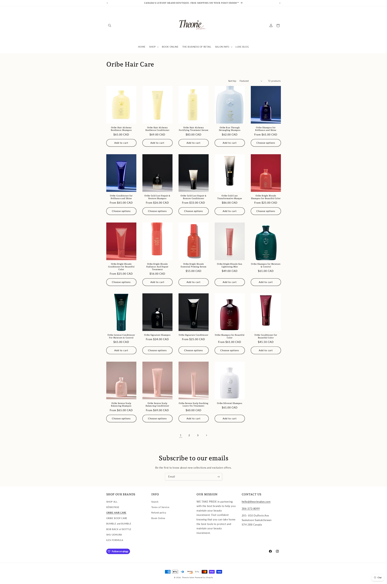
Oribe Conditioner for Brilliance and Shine (121, 197)
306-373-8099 (251, 508)
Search (154, 501)
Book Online (158, 518)
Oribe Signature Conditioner (193, 335)
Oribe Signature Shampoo (157, 335)
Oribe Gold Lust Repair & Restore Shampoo (157, 197)
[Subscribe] (218, 476)
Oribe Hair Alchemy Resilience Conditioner (157, 128)
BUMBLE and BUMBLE (118, 523)
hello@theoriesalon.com (256, 501)
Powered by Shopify (204, 577)
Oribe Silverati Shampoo (229, 403)
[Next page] (206, 435)
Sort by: (232, 80)
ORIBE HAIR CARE (116, 512)
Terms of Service (160, 507)
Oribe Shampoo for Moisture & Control (265, 265)
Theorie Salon (188, 577)
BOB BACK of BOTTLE (118, 529)
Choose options (265, 142)
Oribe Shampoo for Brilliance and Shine (265, 128)
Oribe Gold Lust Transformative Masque (229, 197)
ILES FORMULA (114, 540)
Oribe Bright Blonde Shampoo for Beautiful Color (266, 197)
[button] (109, 25)
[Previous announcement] (107, 3)
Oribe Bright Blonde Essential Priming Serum (193, 265)
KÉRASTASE (112, 507)
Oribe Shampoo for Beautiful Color (229, 336)
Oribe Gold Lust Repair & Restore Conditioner (193, 197)
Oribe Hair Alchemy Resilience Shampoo (121, 128)
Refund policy (158, 512)
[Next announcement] (279, 3)
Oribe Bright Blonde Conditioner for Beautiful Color (121, 267)
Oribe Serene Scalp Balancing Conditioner (157, 404)
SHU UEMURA (114, 534)
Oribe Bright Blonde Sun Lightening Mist (229, 265)
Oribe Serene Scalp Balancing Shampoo (121, 404)
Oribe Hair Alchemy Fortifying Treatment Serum (193, 128)
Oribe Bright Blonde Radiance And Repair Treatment (157, 267)
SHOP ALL (112, 501)
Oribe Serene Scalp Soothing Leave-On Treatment (193, 404)
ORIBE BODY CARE (116, 518)
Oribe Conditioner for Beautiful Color (265, 336)
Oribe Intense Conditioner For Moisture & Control (121, 336)
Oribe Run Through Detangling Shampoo (229, 128)
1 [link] (181, 435)
